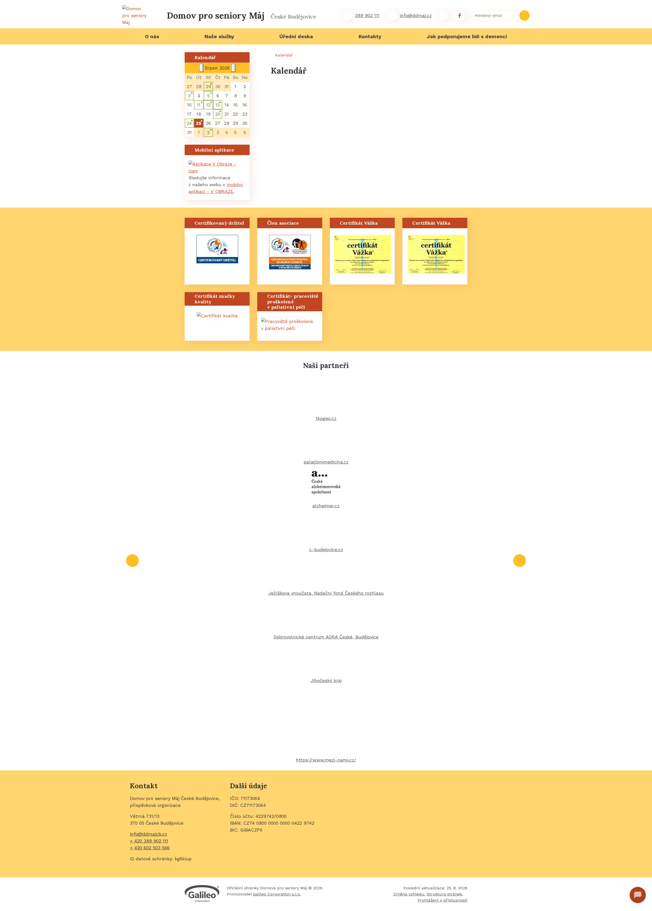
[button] (199, 123)
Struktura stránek (444, 894)
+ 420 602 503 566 (150, 847)
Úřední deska (296, 36)
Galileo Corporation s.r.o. (277, 894)
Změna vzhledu (408, 894)
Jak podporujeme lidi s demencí (467, 36)
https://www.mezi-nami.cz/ (326, 760)
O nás (152, 36)
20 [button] (217, 114)
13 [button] (217, 104)
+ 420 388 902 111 (149, 841)
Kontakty (370, 36)
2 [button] (208, 132)
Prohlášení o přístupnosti (442, 900)
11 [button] (198, 104)
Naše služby (219, 36)
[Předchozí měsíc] (201, 68)
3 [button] (189, 95)
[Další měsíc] (233, 68)
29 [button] (208, 86)
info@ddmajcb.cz (148, 834)
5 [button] (208, 95)
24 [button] (189, 123)
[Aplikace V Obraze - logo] (217, 167)
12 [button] (208, 104)
